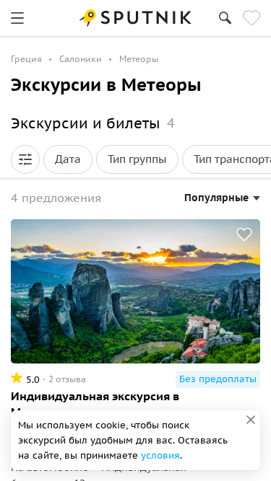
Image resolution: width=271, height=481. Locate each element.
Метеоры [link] (138, 58)
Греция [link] (26, 58)
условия (160, 455)
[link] (17, 18)
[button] (25, 159)
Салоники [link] (80, 58)
